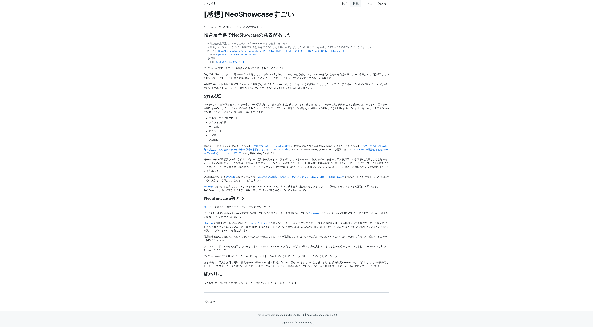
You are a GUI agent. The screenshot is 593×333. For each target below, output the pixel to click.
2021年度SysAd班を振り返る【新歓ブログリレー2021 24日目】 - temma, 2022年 (301, 176)
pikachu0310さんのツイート (230, 62)
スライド (209, 207)
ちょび (368, 3)
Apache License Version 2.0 (322, 314)
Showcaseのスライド (259, 223)
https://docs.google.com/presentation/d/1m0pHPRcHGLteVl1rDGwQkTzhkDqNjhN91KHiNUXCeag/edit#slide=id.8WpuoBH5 (281, 51)
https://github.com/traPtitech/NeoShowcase (236, 54)
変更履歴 (210, 301)
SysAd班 (230, 176)
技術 (344, 3)
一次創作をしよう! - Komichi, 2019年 (271, 146)
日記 (356, 3)
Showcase (209, 223)
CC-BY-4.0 (299, 314)
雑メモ (382, 3)
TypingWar (313, 213)
